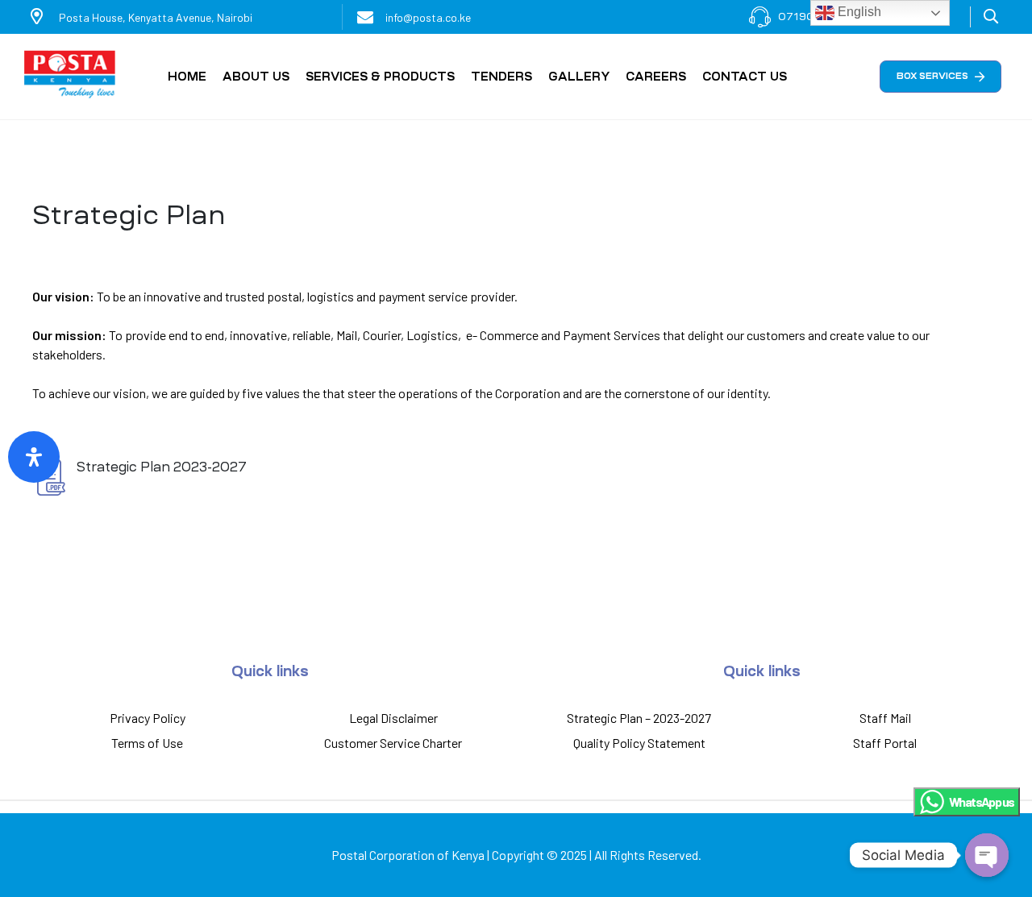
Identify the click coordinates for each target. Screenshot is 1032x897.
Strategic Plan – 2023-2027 (639, 717)
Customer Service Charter (393, 742)
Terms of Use (147, 742)
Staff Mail (885, 717)
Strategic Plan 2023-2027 (162, 466)
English (857, 12)
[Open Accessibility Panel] (34, 457)
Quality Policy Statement (639, 742)
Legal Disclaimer (393, 717)
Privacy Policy (147, 717)
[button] (940, 76)
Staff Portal (885, 742)
